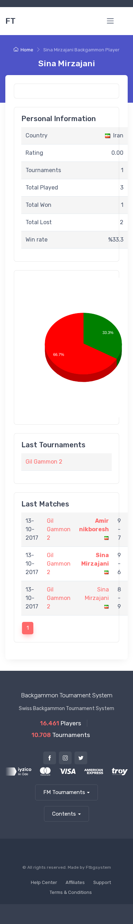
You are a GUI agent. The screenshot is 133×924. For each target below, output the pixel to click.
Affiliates (75, 882)
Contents (64, 814)
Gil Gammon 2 (44, 461)
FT (10, 21)
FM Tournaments (64, 792)
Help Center (44, 882)
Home (27, 49)
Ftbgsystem (98, 867)
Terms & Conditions (71, 892)
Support (102, 882)
